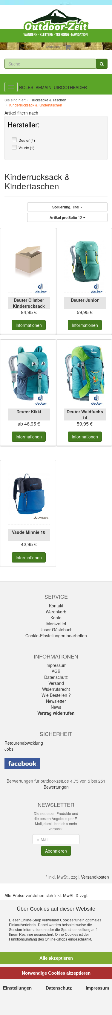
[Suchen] (102, 64)
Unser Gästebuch (56, 630)
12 (66, 217)
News (56, 707)
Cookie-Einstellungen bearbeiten (56, 635)
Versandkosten (95, 877)
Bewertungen (56, 787)
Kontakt (56, 606)
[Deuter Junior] (85, 261)
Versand (56, 683)
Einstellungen (17, 987)
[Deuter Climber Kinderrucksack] (29, 261)
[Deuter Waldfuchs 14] (85, 373)
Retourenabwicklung (23, 743)
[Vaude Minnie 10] (29, 493)
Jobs (8, 749)
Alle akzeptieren (56, 958)
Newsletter (56, 701)
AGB (56, 671)
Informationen (29, 325)
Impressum (56, 665)
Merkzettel (56, 624)
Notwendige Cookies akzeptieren (56, 973)
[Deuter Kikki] (29, 373)
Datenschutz (56, 677)
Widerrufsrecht (56, 689)
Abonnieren (56, 851)
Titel (66, 207)
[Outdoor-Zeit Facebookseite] (22, 763)
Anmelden (52, 46)
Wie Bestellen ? (56, 695)
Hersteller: (23, 125)
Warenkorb (56, 612)
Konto (56, 618)
